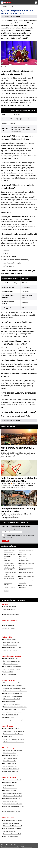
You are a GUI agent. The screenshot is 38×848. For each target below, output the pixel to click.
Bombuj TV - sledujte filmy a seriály (11, 823)
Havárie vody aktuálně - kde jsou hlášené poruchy (15, 691)
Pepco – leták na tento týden (10, 763)
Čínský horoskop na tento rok (10, 787)
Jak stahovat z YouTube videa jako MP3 (12, 826)
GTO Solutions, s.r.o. (27, 847)
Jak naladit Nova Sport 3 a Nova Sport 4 (12, 795)
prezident (6, 250)
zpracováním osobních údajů (19, 535)
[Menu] (35, 2)
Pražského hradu (23, 105)
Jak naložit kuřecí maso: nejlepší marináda (13, 741)
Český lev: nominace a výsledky (11, 612)
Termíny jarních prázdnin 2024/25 (11, 614)
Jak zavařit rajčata (7, 736)
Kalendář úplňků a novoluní (10, 782)
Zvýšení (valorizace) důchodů (10, 644)
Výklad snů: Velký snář (8, 785)
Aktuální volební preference (9, 639)
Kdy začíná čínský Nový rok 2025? (11, 609)
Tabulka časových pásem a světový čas (12, 685)
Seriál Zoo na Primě (8, 671)
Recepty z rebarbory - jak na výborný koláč (13, 731)
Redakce (18, 16)
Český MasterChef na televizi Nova (11, 661)
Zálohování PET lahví (8, 717)
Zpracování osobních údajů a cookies (10, 847)
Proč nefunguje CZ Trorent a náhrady (12, 833)
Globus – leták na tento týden (10, 766)
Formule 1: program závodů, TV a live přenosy (14, 720)
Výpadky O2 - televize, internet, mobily (12, 693)
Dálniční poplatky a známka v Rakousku (12, 712)
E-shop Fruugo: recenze (9, 628)
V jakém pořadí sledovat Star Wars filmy (12, 666)
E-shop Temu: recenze (8, 623)
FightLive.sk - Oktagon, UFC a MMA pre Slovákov (9, 589)
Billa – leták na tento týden (9, 760)
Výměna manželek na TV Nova (10, 658)
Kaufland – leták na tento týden (10, 755)
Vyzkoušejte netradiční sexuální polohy (12, 803)
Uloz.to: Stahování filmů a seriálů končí (12, 820)
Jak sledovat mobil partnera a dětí (11, 683)
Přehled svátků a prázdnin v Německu (12, 780)
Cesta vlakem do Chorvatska (10, 801)
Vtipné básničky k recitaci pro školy (11, 811)
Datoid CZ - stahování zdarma (10, 836)
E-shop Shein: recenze (8, 625)
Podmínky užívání (19, 844)
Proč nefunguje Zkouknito (9, 831)
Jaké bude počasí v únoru (9, 606)
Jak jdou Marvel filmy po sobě (10, 663)
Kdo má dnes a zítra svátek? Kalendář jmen (13, 806)
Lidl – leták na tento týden (9, 752)
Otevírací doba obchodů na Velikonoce (12, 750)
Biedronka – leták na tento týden (11, 768)
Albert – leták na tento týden (10, 758)
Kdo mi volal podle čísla (9, 701)
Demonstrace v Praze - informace (11, 642)
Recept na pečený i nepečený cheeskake (13, 733)
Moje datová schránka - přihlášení (11, 704)
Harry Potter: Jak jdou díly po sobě (11, 669)
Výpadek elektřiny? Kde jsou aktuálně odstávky (14, 688)
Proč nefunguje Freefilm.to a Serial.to (12, 828)
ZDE (14, 353)
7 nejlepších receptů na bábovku (11, 728)
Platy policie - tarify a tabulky (10, 650)
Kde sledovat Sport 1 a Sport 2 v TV (11, 698)
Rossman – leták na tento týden (10, 771)
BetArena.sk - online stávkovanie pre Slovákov (9, 582)
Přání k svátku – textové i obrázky (11, 809)
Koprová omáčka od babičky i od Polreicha (13, 739)
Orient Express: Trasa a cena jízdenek (12, 793)
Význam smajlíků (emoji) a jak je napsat (12, 696)
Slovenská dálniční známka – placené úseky (14, 709)
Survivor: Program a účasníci (10, 674)
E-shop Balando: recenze (9, 631)
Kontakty (11, 844)
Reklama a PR (4, 844)
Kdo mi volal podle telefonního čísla (11, 798)
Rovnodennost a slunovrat (9, 790)
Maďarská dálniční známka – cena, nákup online (15, 706)
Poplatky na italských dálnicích (10, 714)
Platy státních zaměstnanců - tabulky (12, 647)
